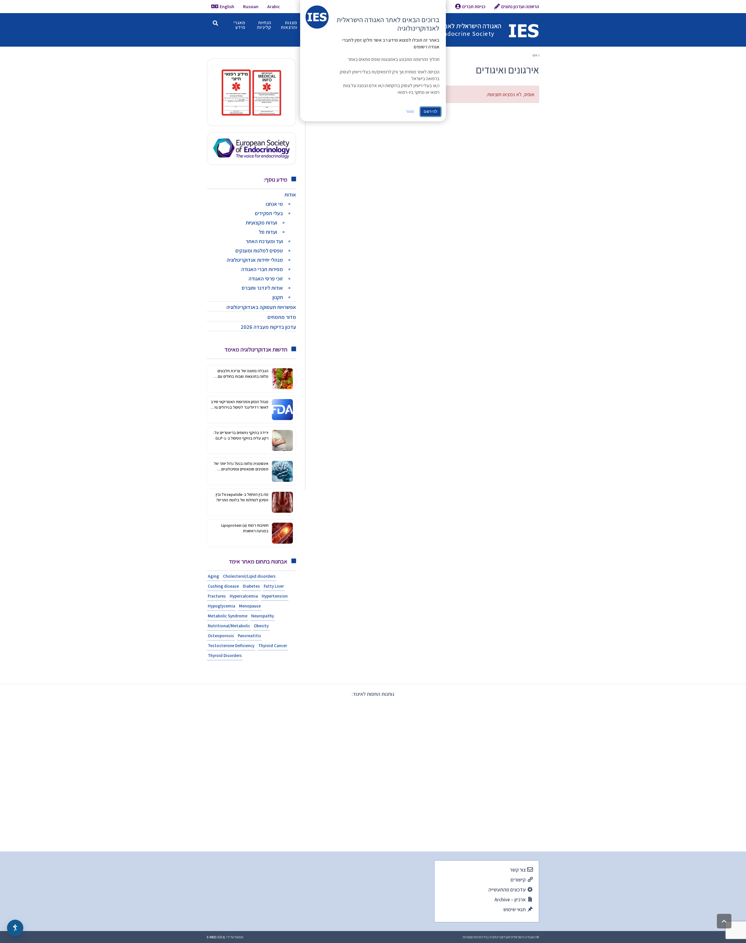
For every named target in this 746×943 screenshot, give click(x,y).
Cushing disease (223, 586)
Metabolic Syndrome (227, 616)
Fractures (217, 596)
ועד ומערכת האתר (264, 241)
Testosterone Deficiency (231, 645)
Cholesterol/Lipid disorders (249, 576)
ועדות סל (268, 232)
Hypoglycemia (221, 606)
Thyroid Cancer (272, 645)
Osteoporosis (221, 635)
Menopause (250, 606)
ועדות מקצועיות (261, 222)
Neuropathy (262, 616)
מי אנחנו (274, 204)
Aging (213, 576)
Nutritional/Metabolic (229, 625)
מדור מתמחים (282, 317)
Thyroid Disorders (225, 655)
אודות (290, 194)
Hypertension (275, 596)
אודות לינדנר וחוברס (262, 288)
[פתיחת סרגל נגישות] (15, 928)
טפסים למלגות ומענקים (259, 250)
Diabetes (251, 586)
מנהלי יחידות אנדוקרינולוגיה (255, 260)
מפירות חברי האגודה (262, 269)
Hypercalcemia (244, 596)
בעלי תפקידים (269, 213)
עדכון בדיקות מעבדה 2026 (268, 327)
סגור (410, 111)
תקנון (277, 297)
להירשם (430, 111)
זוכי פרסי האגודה (266, 278)
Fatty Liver (274, 586)
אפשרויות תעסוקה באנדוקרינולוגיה (261, 307)
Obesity (261, 625)
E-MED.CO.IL (216, 937)
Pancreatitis (249, 635)
